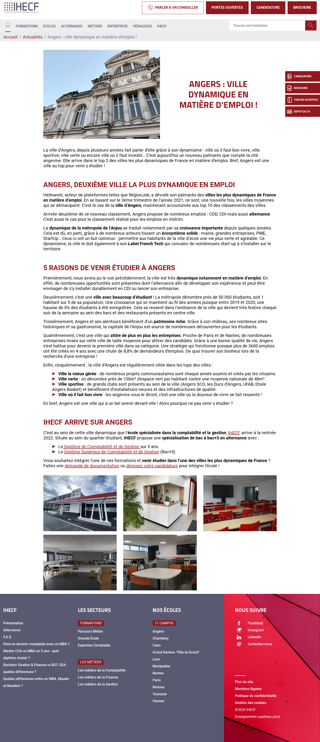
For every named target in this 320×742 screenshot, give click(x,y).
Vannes (158, 701)
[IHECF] (26, 7)
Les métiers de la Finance (98, 677)
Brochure (302, 7)
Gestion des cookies (250, 703)
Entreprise (118, 26)
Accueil (10, 37)
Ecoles (49, 26)
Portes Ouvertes (227, 7)
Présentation (13, 623)
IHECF (162, 26)
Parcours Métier (90, 631)
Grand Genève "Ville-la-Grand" (176, 652)
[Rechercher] (311, 26)
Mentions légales (248, 689)
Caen (157, 645)
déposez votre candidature (152, 465)
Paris (157, 680)
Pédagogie (142, 26)
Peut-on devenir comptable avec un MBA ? (36, 644)
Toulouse (160, 694)
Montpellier (161, 666)
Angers (158, 631)
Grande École (88, 638)
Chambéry (161, 638)
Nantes (158, 673)
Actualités (32, 37)
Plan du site (244, 682)
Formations (27, 26)
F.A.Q (7, 637)
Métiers (95, 26)
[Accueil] (7, 25)
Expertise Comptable (94, 645)
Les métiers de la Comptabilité (102, 670)
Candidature (268, 7)
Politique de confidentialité (255, 696)
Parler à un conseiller (176, 7)
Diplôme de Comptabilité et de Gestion (101, 446)
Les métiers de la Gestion (98, 684)
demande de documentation (92, 465)
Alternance (72, 26)
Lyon (156, 659)
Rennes (158, 687)
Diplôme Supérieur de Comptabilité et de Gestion (111, 451)
